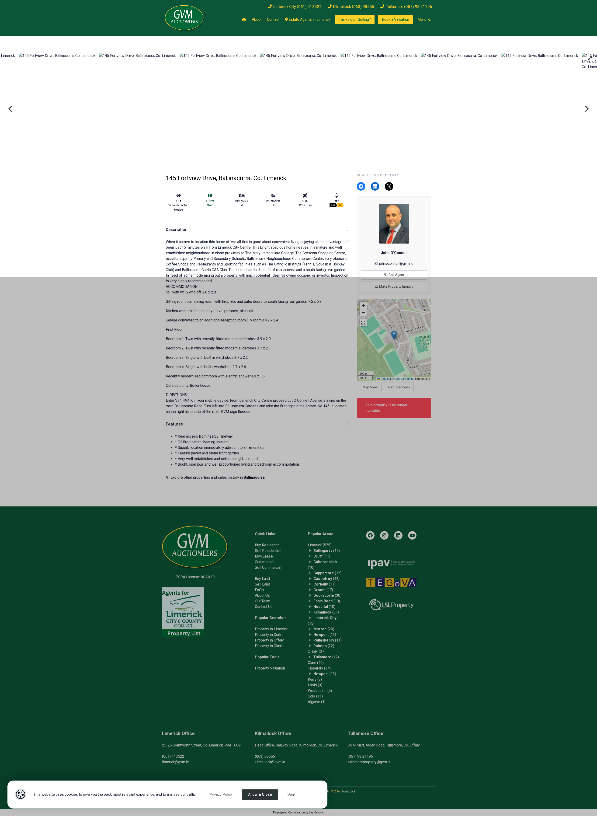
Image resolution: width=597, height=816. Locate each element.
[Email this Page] (389, 186)
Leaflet (384, 378)
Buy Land (262, 578)
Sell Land (262, 584)
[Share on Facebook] (361, 186)
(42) (326, 578)
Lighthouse (316, 812)
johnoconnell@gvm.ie (396, 263)
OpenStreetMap (404, 378)
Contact (273, 19)
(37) (316, 651)
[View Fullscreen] (363, 322)
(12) (326, 550)
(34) (319, 668)
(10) (326, 601)
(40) (316, 662)
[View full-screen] (590, 58)
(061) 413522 (173, 756)
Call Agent (396, 275)
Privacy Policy (221, 794)
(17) (324, 584)
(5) (320, 690)
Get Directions (399, 387)
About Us (262, 595)
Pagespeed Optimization (289, 812)
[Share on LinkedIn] (375, 186)
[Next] (586, 109)
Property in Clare (268, 646)
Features (174, 424)
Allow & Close (260, 794)
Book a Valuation (395, 19)
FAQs (259, 590)
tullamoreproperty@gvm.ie (369, 762)
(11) (321, 556)
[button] (394, 335)
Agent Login (349, 791)
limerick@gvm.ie (175, 762)
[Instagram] (384, 535)
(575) (319, 545)
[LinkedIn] (398, 535)
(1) (317, 702)
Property (262, 668)
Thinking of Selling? (355, 19)
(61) (326, 612)
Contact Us (264, 606)
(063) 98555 (265, 756)
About (256, 19)
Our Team (262, 601)
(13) (324, 634)
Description (176, 229)
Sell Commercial (268, 567)
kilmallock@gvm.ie (270, 762)
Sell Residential (268, 550)
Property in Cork (268, 634)
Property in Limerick (271, 629)
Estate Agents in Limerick (309, 19)
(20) (323, 629)
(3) (315, 679)
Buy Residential (267, 545)
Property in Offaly (269, 640)
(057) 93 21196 (360, 756)
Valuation (277, 668)
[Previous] (11, 109)
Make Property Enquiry (395, 286)
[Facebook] (370, 535)
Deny (291, 794)
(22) (323, 646)
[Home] (244, 19)
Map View (370, 387)
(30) (327, 595)
